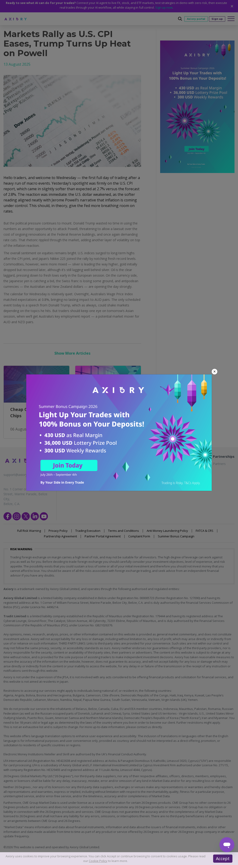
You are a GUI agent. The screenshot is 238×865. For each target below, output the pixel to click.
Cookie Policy (98, 861)
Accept (223, 858)
